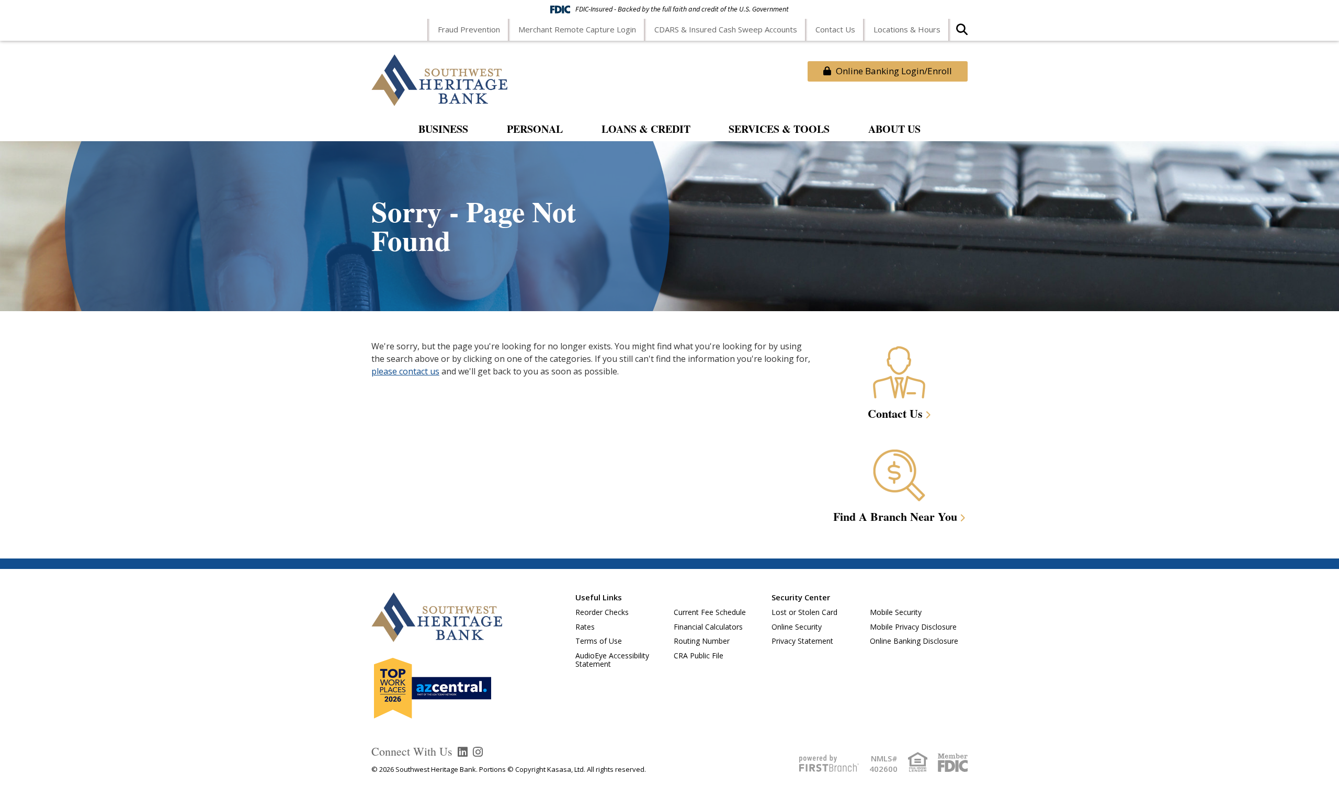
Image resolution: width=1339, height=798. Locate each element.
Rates (585, 627)
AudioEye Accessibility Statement (612, 660)
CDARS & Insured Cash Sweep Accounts (725, 29)
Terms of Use (598, 641)
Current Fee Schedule (710, 612)
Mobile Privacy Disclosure (913, 627)
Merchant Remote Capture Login (577, 29)
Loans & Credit (646, 129)
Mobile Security (896, 612)
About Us (894, 129)
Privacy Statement (802, 641)
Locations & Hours (906, 29)
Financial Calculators (708, 627)
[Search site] (962, 33)
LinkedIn (463, 752)
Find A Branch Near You (895, 516)
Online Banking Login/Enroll (893, 71)
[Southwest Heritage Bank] (439, 79)
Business (443, 129)
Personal (535, 129)
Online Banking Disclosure (914, 641)
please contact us (405, 371)
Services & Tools (779, 129)
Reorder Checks (602, 612)
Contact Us (835, 29)
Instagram (478, 752)
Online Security (796, 627)
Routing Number (702, 641)
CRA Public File (698, 655)
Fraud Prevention (469, 29)
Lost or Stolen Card (804, 612)
